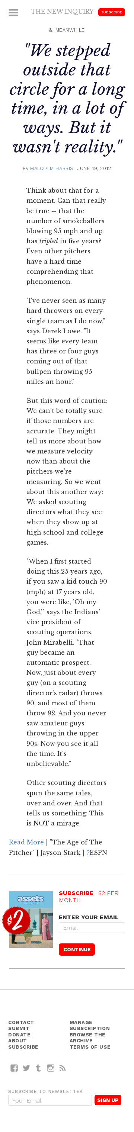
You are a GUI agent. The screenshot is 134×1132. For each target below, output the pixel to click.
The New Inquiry (62, 11)
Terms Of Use (90, 1047)
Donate (19, 1035)
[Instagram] (51, 1068)
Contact (21, 1022)
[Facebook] (14, 1068)
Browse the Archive (88, 1038)
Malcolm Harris (52, 168)
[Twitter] (26, 1068)
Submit (18, 1028)
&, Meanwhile (67, 30)
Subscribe (111, 12)
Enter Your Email (89, 917)
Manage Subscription (90, 1026)
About (17, 1040)
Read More (26, 842)
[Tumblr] (38, 1068)
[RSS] (63, 1068)
